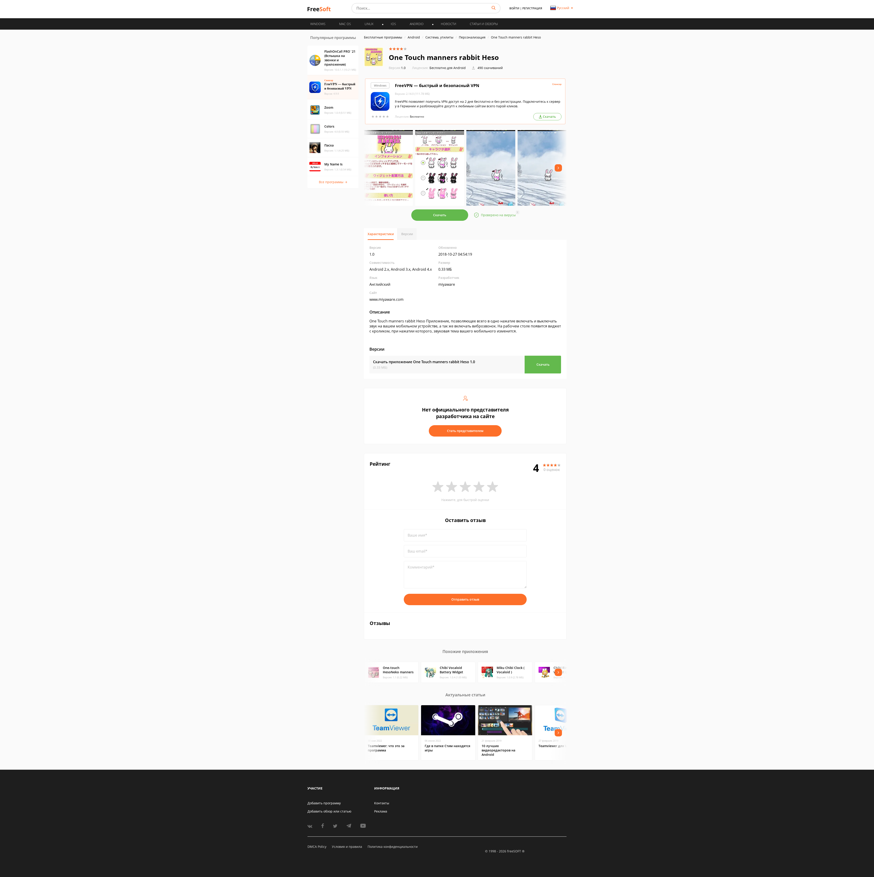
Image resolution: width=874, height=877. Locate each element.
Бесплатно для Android (447, 68)
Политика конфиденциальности (393, 846)
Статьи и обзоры (484, 24)
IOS (393, 24)
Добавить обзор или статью (329, 811)
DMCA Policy (316, 846)
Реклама (380, 811)
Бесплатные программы (383, 37)
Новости (448, 24)
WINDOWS (317, 24)
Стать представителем (465, 431)
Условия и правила (347, 846)
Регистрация (532, 8)
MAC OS (345, 24)
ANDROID (417, 24)
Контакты (381, 803)
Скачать (439, 215)
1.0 (397, 68)
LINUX (369, 24)
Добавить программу (324, 803)
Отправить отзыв (465, 599)
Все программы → (333, 182)
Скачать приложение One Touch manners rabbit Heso (424, 361)
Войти (514, 8)
